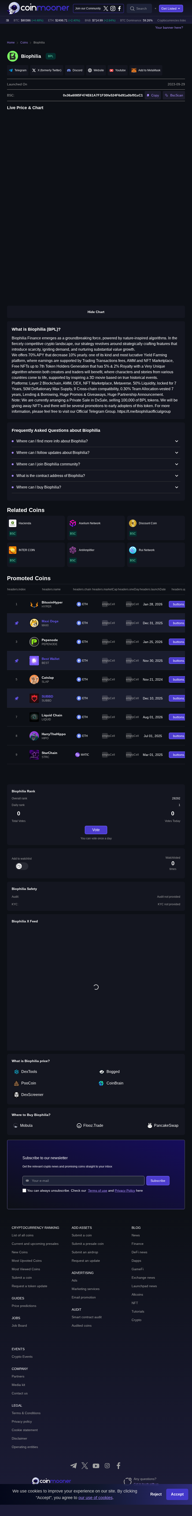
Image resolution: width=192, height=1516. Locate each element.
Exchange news (143, 1277)
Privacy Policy (125, 1190)
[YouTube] (96, 1465)
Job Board (19, 1325)
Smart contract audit (87, 1317)
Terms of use (97, 1190)
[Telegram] (73, 1465)
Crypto (136, 1320)
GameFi (138, 1269)
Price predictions (24, 1306)
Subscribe (158, 1181)
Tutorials (138, 1311)
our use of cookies (95, 1497)
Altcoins (137, 1294)
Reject (156, 1494)
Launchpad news (144, 1286)
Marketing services (86, 1289)
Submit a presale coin (88, 1244)
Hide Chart (96, 312)
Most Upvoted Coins (27, 1260)
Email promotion (84, 1297)
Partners (18, 1376)
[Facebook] (119, 8)
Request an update (86, 1260)
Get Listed (169, 8)
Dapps (136, 1260)
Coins (24, 42)
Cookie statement (25, 1430)
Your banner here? (169, 27)
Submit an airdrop (85, 1252)
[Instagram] (112, 8)
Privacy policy (22, 1421)
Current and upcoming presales (35, 1244)
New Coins (20, 1252)
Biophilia (39, 42)
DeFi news (139, 1252)
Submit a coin (22, 1277)
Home (11, 42)
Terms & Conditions (26, 1413)
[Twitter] (105, 8)
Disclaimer (19, 1438)
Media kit (18, 1385)
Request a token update (29, 1286)
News (136, 1235)
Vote (96, 830)
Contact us (20, 1393)
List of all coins (22, 1235)
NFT (135, 1303)
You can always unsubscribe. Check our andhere (85, 1190)
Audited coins (82, 1325)
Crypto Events (22, 1356)
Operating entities (25, 1447)
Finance (138, 1244)
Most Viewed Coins (26, 1269)
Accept (177, 1494)
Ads (74, 1280)
